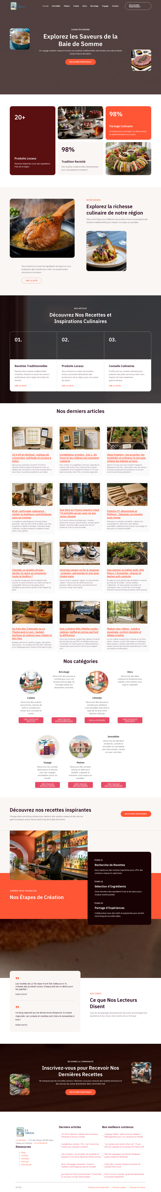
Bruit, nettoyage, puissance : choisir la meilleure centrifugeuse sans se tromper (32, 514)
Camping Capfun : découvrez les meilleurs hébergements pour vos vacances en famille (123, 1135)
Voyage (105, 6)
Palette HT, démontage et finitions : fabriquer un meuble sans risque (125, 514)
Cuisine (76, 6)
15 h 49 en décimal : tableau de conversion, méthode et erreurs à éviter (31, 458)
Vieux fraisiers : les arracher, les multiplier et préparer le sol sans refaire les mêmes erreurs (126, 458)
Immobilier (56, 6)
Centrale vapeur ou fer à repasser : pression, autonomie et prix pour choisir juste (79, 573)
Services (25, 1161)
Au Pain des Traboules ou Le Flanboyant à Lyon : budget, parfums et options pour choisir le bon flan (32, 633)
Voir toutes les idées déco (130, 720)
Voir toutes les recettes (31, 720)
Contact (115, 6)
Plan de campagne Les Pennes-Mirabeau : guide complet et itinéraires (122, 1155)
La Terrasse (21, 1140)
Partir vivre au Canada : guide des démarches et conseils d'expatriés (124, 1175)
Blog (23, 1152)
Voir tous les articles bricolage (64, 720)
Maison (67, 6)
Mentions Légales (119, 1187)
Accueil (45, 6)
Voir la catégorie (97, 720)
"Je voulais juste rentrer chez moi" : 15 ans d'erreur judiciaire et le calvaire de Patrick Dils (124, 1145)
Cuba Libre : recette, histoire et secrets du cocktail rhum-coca (122, 1165)
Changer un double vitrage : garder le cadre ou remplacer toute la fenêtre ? (29, 573)
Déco (85, 6)
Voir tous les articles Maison (80, 785)
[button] (138, 6)
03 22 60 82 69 (41, 1143)
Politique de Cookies (137, 1187)
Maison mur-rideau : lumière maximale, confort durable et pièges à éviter (124, 632)
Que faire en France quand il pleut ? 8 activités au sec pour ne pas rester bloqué (79, 513)
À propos (25, 1158)
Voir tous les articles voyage (47, 785)
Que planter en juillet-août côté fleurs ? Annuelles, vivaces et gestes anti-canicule (125, 573)
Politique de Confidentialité (98, 1187)
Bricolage (94, 6)
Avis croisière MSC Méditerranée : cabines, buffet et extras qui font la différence (79, 632)
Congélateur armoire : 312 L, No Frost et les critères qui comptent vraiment (79, 458)
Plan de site (26, 1164)
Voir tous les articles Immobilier (113, 785)
